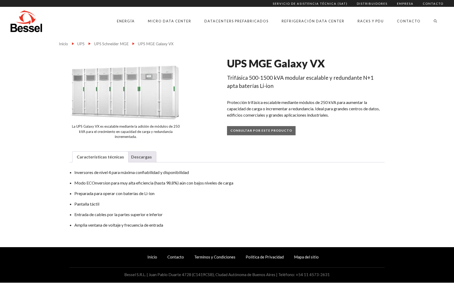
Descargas (141, 156)
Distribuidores (372, 3)
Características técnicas (100, 156)
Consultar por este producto (261, 130)
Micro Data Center (169, 21)
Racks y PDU (371, 21)
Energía (126, 21)
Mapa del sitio (306, 257)
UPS (81, 43)
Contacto (433, 3)
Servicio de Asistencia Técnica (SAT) (310, 3)
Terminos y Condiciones (214, 257)
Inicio (63, 43)
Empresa (405, 3)
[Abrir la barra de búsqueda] (435, 21)
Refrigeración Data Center (313, 21)
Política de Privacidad (265, 257)
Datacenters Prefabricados (236, 21)
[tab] (100, 156)
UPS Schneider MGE (111, 43)
